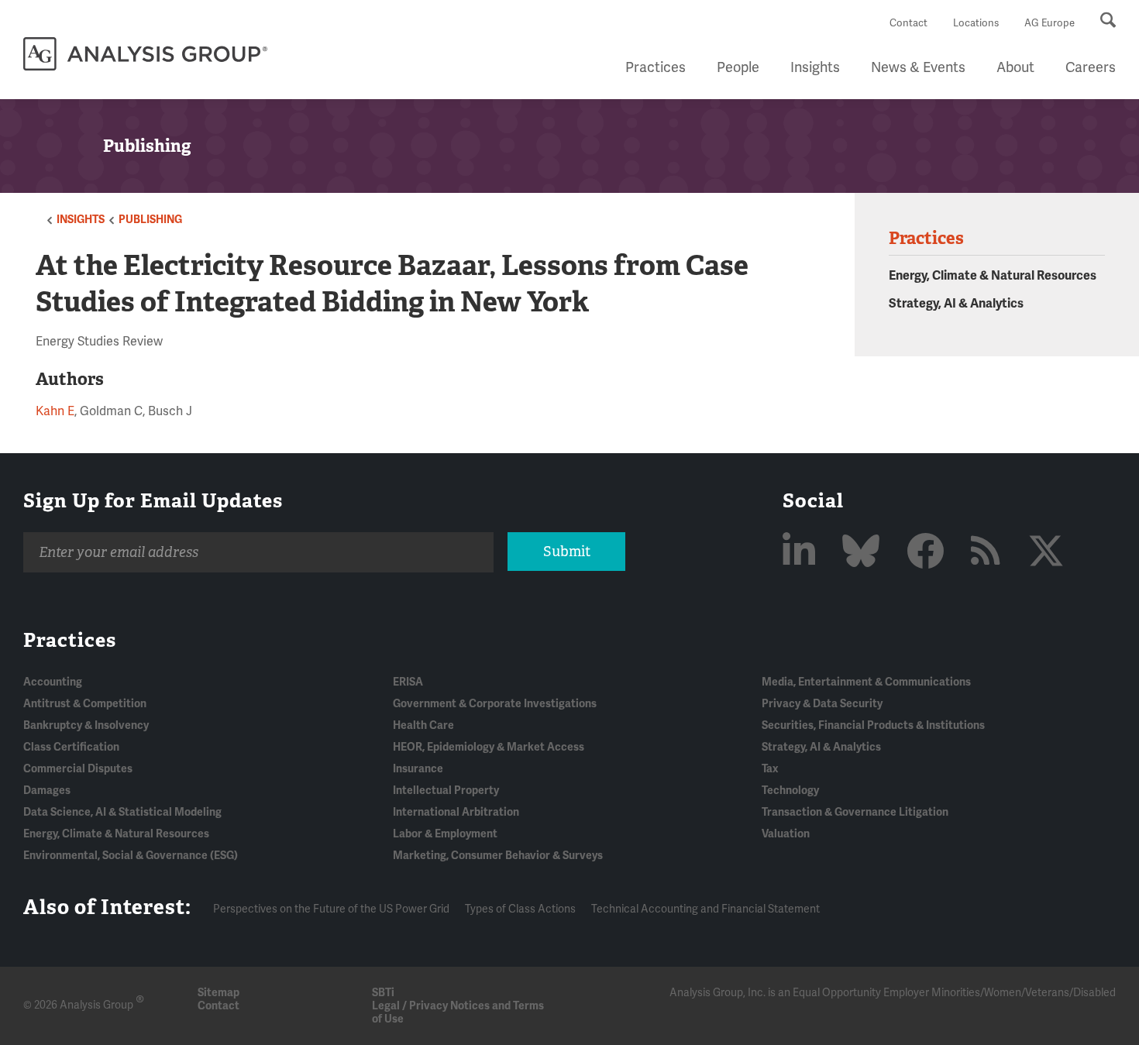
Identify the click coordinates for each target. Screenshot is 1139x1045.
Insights (815, 67)
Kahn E (55, 411)
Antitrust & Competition (84, 703)
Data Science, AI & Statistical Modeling (122, 812)
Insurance (418, 768)
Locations (976, 23)
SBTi (383, 992)
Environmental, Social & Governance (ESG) (130, 855)
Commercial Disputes (77, 768)
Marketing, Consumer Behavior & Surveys (498, 855)
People (738, 67)
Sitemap (218, 992)
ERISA (408, 682)
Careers (1090, 67)
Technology (790, 790)
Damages (47, 790)
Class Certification (71, 747)
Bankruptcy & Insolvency (86, 725)
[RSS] (990, 553)
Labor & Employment (445, 833)
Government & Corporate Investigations (495, 703)
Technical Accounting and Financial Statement (705, 909)
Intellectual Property (446, 790)
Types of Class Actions (520, 909)
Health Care (423, 725)
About (1015, 67)
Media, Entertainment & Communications (866, 682)
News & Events (918, 67)
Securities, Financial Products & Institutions (873, 725)
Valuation (786, 833)
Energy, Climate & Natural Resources (992, 276)
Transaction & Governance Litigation (855, 812)
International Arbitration (456, 812)
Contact (908, 23)
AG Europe (1049, 23)
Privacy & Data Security (822, 703)
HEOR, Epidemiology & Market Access (488, 747)
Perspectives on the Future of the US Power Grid (331, 909)
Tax (770, 768)
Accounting (52, 682)
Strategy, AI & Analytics (956, 303)
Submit (566, 551)
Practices (655, 67)
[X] (1046, 553)
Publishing (150, 219)
